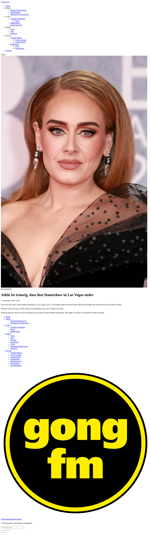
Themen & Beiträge (17, 19)
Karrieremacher (16, 25)
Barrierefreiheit (16, 366)
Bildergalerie (15, 23)
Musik (8, 319)
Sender (8, 334)
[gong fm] (5, 2)
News (17, 21)
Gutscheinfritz (20, 42)
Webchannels (15, 12)
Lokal (8, 325)
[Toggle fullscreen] (7, 530)
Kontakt (9, 51)
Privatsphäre (15, 363)
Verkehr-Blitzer (16, 38)
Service (8, 351)
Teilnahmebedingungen (19, 346)
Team (12, 29)
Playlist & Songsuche (18, 10)
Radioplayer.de (16, 361)
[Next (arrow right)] (4, 532)
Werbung (13, 34)
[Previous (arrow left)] (2, 532)
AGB (17, 46)
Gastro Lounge (20, 40)
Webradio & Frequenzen (19, 14)
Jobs (12, 31)
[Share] (4, 530)
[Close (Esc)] (2, 530)
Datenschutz (19, 48)
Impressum (14, 44)
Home (8, 6)
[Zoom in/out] (9, 530)
